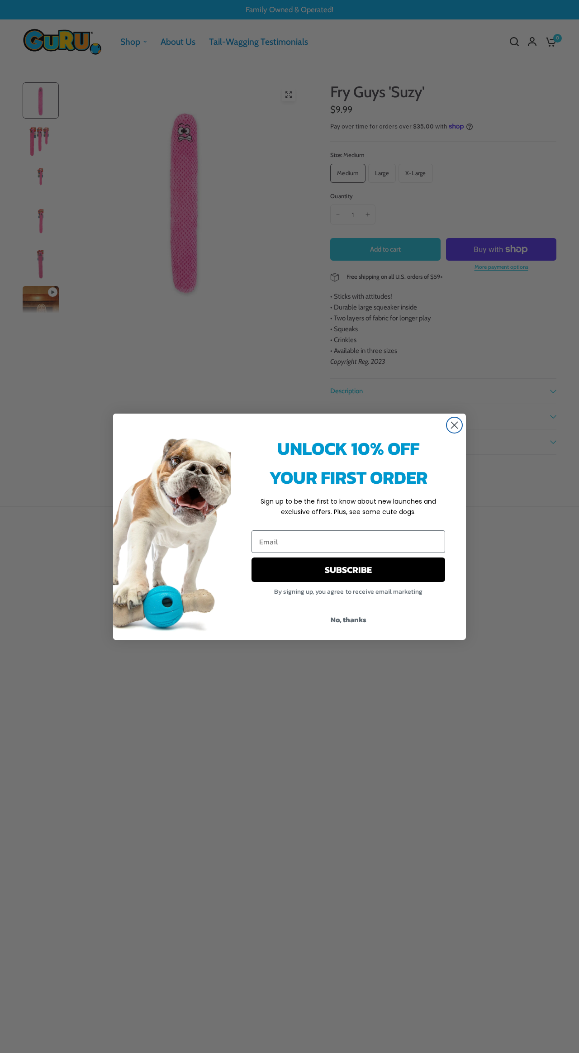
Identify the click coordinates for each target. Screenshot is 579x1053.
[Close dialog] (454, 425)
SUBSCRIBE (348, 570)
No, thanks (348, 619)
